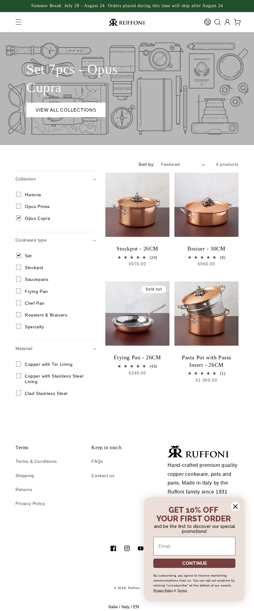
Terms (182, 590)
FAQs (97, 461)
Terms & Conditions (36, 461)
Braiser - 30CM (206, 249)
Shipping (24, 475)
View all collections (66, 110)
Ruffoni (134, 588)
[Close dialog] (235, 506)
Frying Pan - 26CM (137, 357)
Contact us (102, 475)
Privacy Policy (30, 503)
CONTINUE (194, 563)
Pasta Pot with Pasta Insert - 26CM (206, 361)
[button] (18, 22)
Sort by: (146, 164)
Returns (23, 489)
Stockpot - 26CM (137, 249)
